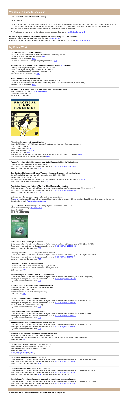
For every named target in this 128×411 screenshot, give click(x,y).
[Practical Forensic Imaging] (19, 237)
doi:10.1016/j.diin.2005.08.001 (65, 361)
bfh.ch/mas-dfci (54, 38)
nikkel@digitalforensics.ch (76, 32)
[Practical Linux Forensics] (25, 135)
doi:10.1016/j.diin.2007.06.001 (65, 303)
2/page (19, 353)
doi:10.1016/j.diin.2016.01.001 (65, 246)
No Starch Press (36, 208)
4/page (25, 353)
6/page (32, 353)
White (13, 353)
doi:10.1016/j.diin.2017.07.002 (65, 190)
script (16, 199)
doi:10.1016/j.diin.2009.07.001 (65, 279)
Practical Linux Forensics (39, 91)
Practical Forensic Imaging (36, 201)
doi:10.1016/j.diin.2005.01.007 (65, 372)
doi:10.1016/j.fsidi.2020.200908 (66, 166)
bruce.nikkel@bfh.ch (83, 40)
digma (83, 179)
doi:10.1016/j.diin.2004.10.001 (65, 383)
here (43, 57)
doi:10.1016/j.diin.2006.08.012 (65, 316)
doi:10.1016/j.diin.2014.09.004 (65, 257)
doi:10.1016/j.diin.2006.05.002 (65, 327)
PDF (34, 59)
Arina (63, 65)
